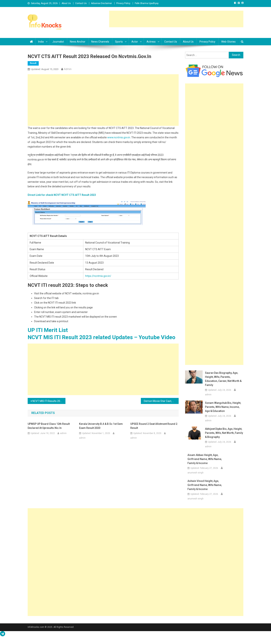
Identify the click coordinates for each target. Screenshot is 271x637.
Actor (134, 41)
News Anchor (77, 41)
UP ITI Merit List (48, 330)
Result (33, 63)
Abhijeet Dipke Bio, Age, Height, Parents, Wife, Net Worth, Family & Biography (224, 432)
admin (68, 69)
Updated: (44, 69)
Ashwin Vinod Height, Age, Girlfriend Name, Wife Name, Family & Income (204, 485)
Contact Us (81, 3)
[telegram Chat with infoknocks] (2, 634)
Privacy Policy (123, 3)
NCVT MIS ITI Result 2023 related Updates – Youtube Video (101, 337)
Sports (119, 41)
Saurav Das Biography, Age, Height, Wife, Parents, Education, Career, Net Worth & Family (223, 378)
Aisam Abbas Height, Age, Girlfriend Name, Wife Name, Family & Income (204, 459)
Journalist (58, 41)
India (41, 41)
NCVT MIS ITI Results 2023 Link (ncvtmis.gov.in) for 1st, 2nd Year (48, 401)
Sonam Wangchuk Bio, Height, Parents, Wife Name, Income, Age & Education (223, 406)
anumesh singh (195, 472)
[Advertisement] (176, 19)
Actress (151, 41)
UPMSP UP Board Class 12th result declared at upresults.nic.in (49, 425)
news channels (100, 41)
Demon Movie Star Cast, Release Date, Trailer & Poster (161, 401)
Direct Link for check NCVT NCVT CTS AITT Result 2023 (62, 194)
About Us (66, 3)
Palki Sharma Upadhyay (147, 3)
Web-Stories (228, 41)
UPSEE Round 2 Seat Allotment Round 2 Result (153, 425)
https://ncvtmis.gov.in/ (98, 275)
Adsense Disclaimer (101, 3)
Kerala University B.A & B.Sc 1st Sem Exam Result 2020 (101, 425)
